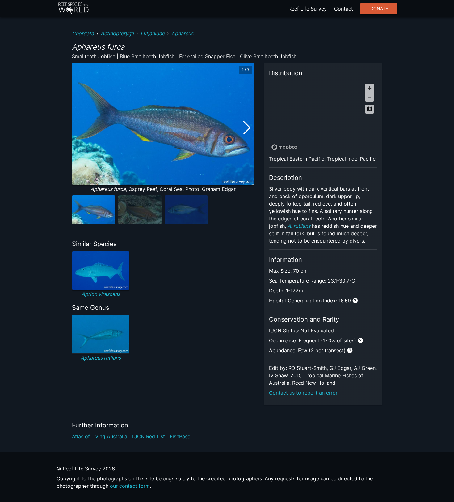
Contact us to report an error (303, 393)
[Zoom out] (369, 97)
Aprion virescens (101, 294)
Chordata (83, 33)
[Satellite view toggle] (369, 109)
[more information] (355, 300)
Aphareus (182, 33)
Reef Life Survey (307, 9)
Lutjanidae (153, 33)
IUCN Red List (148, 436)
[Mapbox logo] (284, 147)
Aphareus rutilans (101, 358)
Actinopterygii (117, 33)
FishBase (180, 436)
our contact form (130, 486)
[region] (323, 116)
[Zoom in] (369, 88)
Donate (379, 8)
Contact (343, 9)
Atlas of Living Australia (99, 436)
